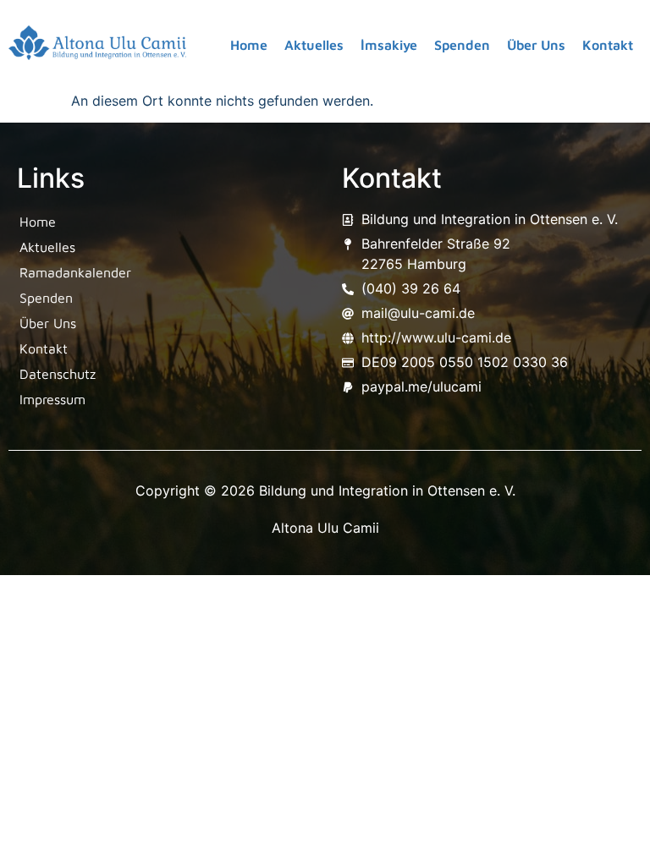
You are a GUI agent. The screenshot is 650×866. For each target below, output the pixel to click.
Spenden (462, 44)
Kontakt (607, 44)
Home (248, 44)
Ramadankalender (75, 272)
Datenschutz (57, 373)
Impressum (52, 399)
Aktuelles (314, 44)
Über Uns (536, 44)
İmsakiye (389, 44)
